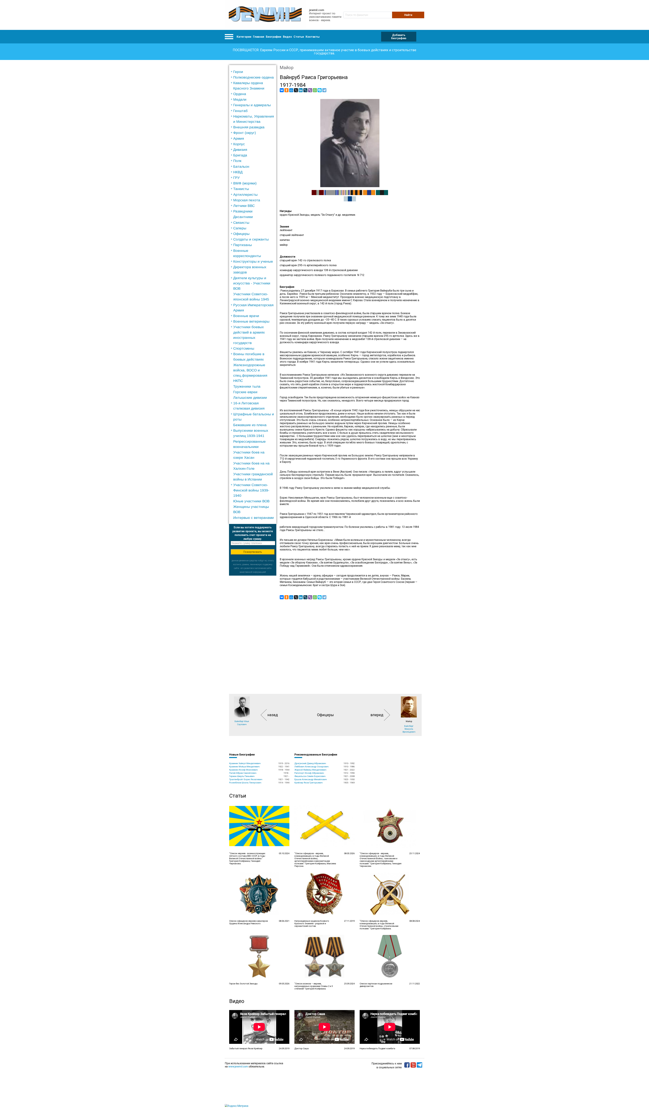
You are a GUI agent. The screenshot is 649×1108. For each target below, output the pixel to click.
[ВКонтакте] (282, 90)
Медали (239, 99)
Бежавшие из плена (250, 425)
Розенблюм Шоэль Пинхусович (245, 782)
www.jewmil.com (238, 1066)
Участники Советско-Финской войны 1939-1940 (251, 490)
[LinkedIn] (301, 90)
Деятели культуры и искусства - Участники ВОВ (251, 283)
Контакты (313, 36)
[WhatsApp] (315, 90)
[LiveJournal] (305, 90)
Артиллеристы (245, 194)
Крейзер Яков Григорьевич (308, 782)
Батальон (241, 166)
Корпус (239, 144)
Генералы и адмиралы (252, 105)
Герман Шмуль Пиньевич (242, 776)
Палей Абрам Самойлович (242, 773)
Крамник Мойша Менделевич (244, 766)
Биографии (273, 36)
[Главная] (265, 15)
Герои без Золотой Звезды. (243, 983)
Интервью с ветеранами (253, 518)
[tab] (253, 71)
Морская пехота (246, 200)
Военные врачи (246, 316)
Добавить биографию (398, 36)
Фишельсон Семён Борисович (310, 776)
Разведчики (243, 211)
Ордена (239, 94)
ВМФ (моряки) (245, 183)
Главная (258, 36)
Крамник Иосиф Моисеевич (243, 770)
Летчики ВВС (244, 206)
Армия (238, 138)
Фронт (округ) (244, 133)
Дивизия (240, 150)
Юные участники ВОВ (251, 501)
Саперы (239, 228)
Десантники (243, 217)
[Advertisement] (252, 626)
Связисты (241, 222)
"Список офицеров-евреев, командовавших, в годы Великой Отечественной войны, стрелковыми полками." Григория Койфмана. (379, 925)
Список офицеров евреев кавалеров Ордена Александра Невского (248, 922)
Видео (287, 36)
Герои (238, 72)
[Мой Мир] (291, 90)
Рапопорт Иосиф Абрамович (309, 773)
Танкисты (241, 189)
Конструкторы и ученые (253, 261)
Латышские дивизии (250, 397)
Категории (244, 36)
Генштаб (240, 111)
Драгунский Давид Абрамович (310, 763)
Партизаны (242, 245)
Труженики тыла (246, 386)
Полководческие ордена (253, 77)
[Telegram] (324, 90)
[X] (296, 90)
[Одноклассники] (286, 90)
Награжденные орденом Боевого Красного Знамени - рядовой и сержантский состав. (311, 923)
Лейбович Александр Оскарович (311, 766)
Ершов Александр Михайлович (310, 779)
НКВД (238, 172)
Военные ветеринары (251, 321)
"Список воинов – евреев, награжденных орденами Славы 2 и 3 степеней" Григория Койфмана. (313, 986)
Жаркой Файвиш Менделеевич (310, 770)
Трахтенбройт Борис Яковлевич (245, 779)
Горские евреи (245, 392)
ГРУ (236, 178)
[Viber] (310, 90)
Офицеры (241, 234)
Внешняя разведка (249, 127)
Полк (237, 161)
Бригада (240, 155)
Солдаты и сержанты (251, 239)
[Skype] (320, 90)
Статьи (299, 36)
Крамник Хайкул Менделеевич (245, 763)
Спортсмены (243, 348)
